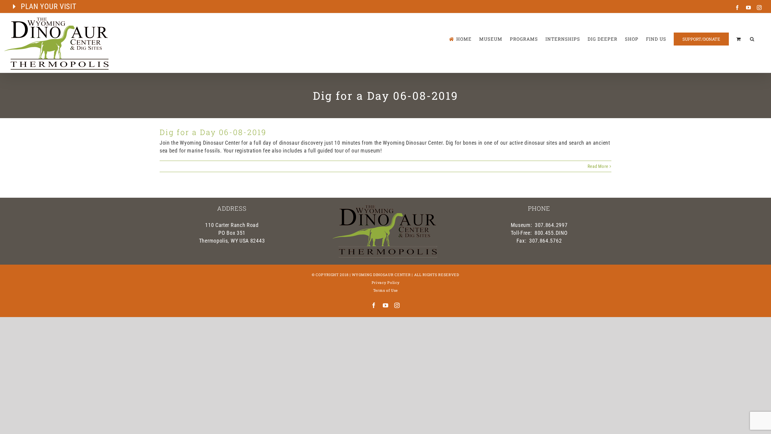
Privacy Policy (386, 282)
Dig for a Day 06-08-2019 (213, 132)
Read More (598, 166)
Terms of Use (385, 290)
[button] (752, 39)
